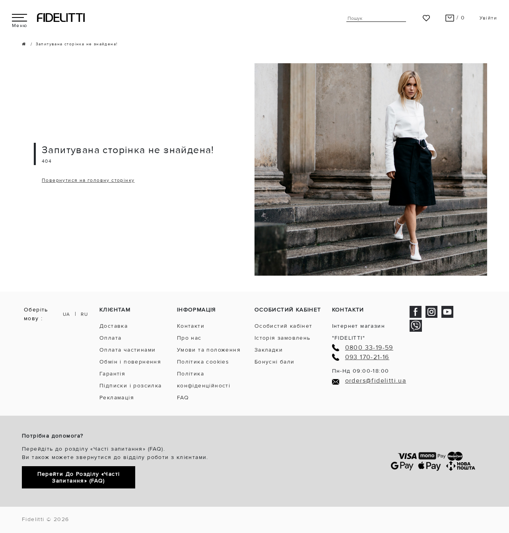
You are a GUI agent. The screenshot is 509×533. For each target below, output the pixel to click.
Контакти (190, 326)
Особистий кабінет (283, 326)
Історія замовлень (282, 338)
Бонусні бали (274, 361)
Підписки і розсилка (130, 385)
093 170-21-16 (367, 357)
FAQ (183, 397)
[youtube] (447, 311)
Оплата (110, 338)
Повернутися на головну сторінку (88, 180)
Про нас (189, 338)
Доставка (113, 326)
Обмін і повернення (130, 361)
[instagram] (431, 311)
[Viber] (416, 325)
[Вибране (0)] (426, 18)
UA (66, 314)
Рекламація (116, 397)
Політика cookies (203, 361)
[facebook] (416, 311)
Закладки (268, 349)
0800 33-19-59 (369, 348)
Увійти (488, 18)
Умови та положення (209, 349)
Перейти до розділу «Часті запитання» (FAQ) (78, 477)
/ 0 (460, 17)
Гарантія (112, 373)
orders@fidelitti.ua (375, 381)
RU (84, 314)
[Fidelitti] (61, 17)
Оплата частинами (127, 349)
